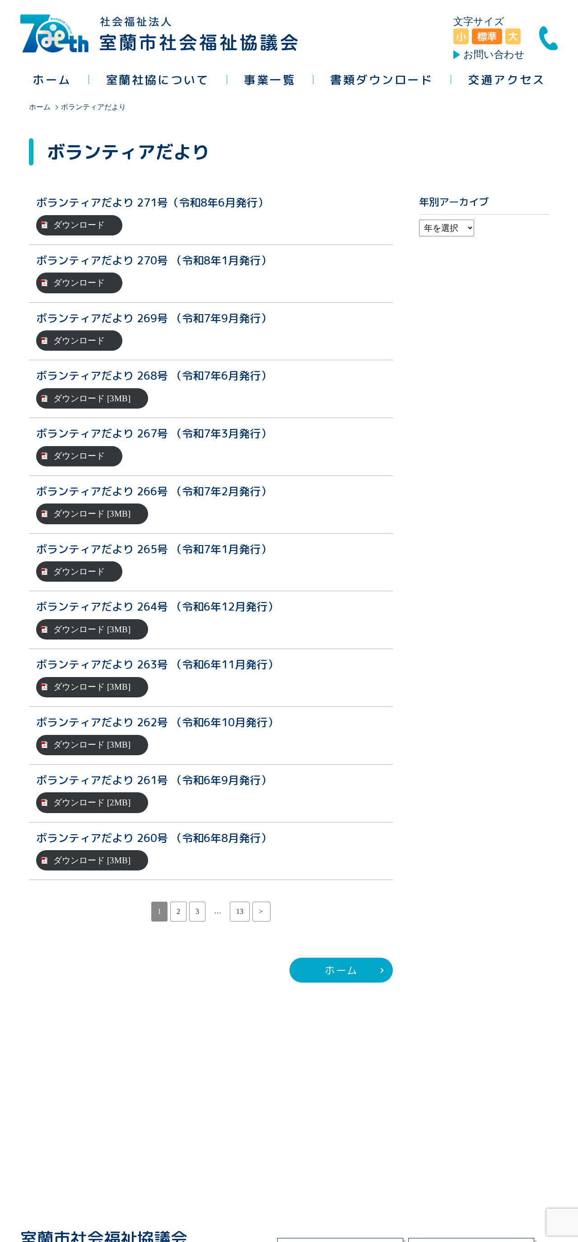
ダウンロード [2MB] (92, 802)
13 (239, 911)
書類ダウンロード (381, 79)
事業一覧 (269, 79)
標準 (487, 36)
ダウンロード (79, 225)
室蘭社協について (157, 79)
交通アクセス (506, 79)
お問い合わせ (494, 54)
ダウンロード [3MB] (92, 398)
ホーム (52, 79)
